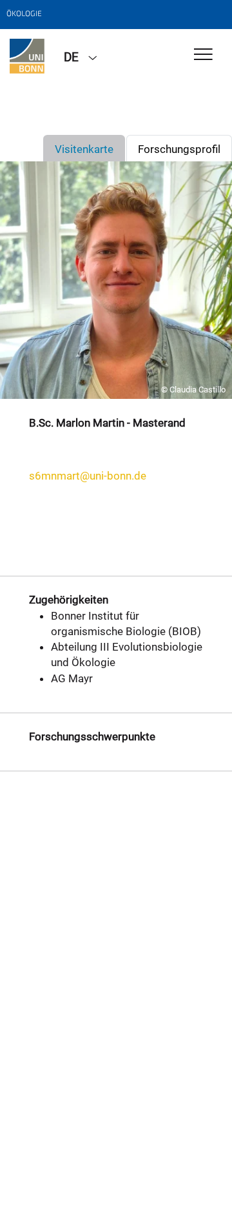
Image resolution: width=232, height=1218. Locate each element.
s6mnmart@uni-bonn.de (87, 475)
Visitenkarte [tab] (84, 149)
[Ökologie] (27, 56)
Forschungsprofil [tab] (179, 149)
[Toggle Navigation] (203, 55)
